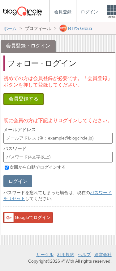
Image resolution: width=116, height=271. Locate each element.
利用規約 (65, 254)
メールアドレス (19, 129)
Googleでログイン (33, 217)
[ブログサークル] (22, 11)
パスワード (15, 148)
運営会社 (103, 254)
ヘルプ (84, 254)
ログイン (17, 181)
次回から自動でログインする (38, 167)
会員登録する (23, 98)
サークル (45, 254)
